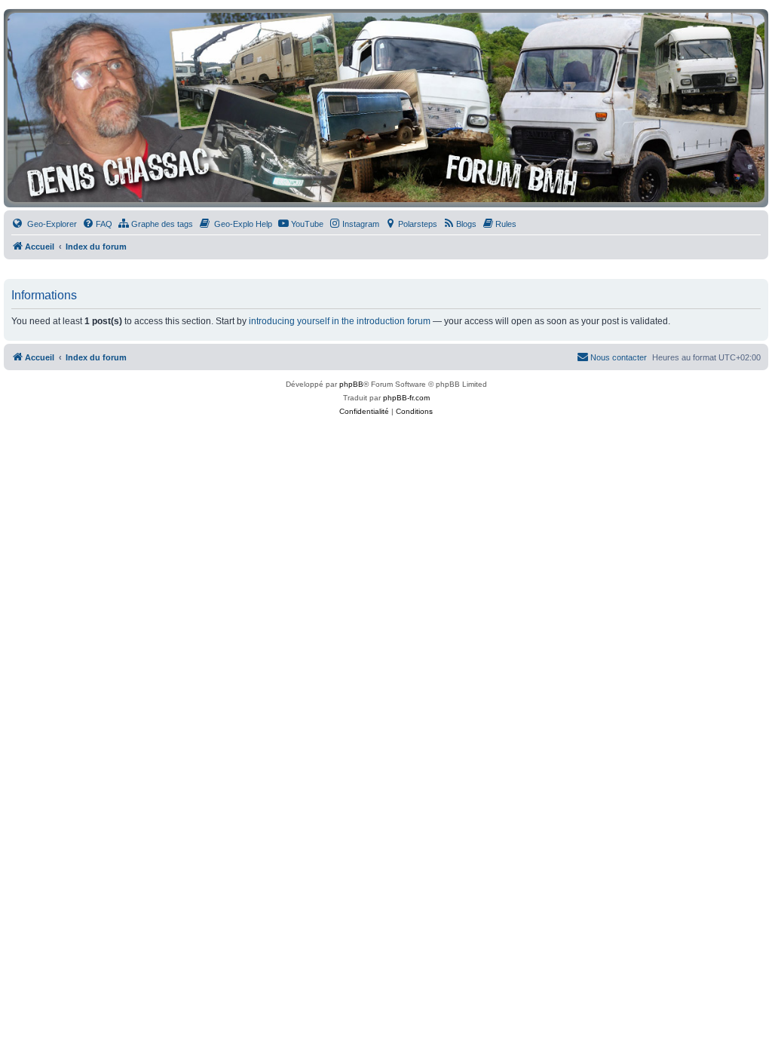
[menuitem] (44, 224)
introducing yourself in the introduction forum (339, 321)
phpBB (351, 384)
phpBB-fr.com (406, 398)
